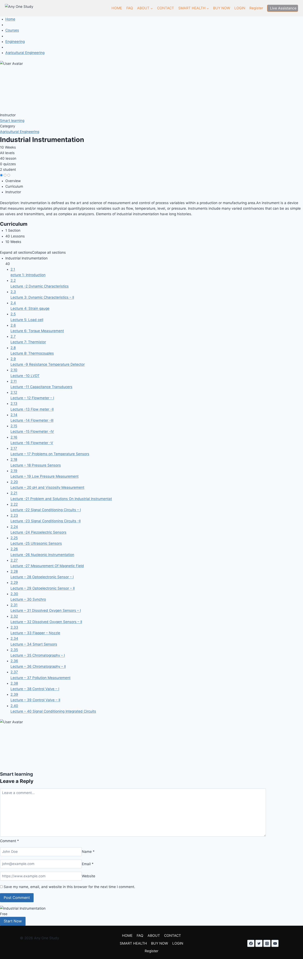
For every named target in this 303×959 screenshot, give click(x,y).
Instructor (8, 115)
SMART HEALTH (133, 943)
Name (88, 852)
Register (256, 8)
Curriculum (14, 186)
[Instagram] (266, 943)
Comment (9, 841)
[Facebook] (250, 943)
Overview (13, 181)
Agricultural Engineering (19, 132)
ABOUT (154, 935)
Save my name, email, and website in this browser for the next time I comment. (69, 887)
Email (88, 864)
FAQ (129, 8)
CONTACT (165, 8)
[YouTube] (274, 943)
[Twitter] (258, 943)
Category (7, 126)
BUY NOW (221, 8)
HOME (117, 8)
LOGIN (239, 8)
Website (88, 876)
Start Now (13, 921)
